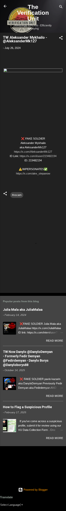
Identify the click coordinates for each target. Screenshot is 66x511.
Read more (54, 340)
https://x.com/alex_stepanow (33, 173)
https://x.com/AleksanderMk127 (33, 151)
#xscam (17, 194)
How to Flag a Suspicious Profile (27, 407)
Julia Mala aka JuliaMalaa (23, 309)
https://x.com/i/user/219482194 (38, 156)
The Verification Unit (33, 13)
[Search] (61, 7)
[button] (61, 38)
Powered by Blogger (35, 489)
